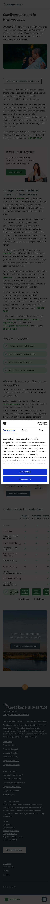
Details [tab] (25, 430)
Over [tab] (41, 430)
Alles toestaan (25, 472)
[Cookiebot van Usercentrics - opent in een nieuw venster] (36, 423)
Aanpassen (23, 479)
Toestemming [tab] (9, 430)
